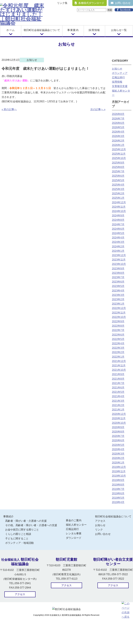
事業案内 (73, 30)
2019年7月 (118, 489)
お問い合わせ (123, 3)
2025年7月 (118, 171)
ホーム (10, 30)
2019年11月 (119, 471)
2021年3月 (118, 400)
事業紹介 (8, 516)
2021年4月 (118, 396)
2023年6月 (118, 281)
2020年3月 (118, 453)
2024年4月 (118, 237)
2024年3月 (118, 242)
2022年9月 (118, 321)
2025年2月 (118, 193)
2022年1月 (118, 356)
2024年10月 (119, 211)
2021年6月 (118, 387)
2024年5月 (118, 233)
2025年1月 (118, 197)
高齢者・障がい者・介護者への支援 (26, 520)
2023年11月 (119, 259)
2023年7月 (118, 277)
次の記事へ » (97, 109)
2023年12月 (119, 255)
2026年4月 (118, 131)
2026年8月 (118, 114)
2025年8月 (118, 167)
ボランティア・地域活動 (19, 543)
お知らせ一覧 (119, 30)
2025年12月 (119, 149)
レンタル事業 (73, 533)
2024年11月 (119, 206)
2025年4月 (118, 184)
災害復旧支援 (119, 86)
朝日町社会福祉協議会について (42, 30)
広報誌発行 (118, 77)
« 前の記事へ (9, 109)
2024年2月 (118, 246)
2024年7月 (118, 224)
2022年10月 (119, 317)
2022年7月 (118, 330)
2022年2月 (118, 352)
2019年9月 (118, 480)
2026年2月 (118, 140)
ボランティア (119, 73)
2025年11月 (119, 153)
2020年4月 (118, 449)
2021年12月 (119, 361)
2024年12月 (119, 202)
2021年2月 (118, 405)
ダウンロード (73, 537)
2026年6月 (118, 123)
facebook (125, 9)
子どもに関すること (17, 538)
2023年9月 (118, 268)
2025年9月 (118, 162)
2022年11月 (119, 312)
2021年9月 (118, 374)
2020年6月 (118, 440)
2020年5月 (118, 445)
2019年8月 (118, 484)
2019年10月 (119, 475)
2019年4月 (118, 502)
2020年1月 (118, 462)
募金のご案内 (73, 520)
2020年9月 (118, 427)
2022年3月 (118, 347)
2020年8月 (118, 431)
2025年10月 (119, 158)
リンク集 (62, 3)
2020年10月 (119, 423)
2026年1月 (118, 145)
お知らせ (117, 68)
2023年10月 (119, 264)
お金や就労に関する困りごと (22, 529)
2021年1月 (118, 409)
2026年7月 (118, 118)
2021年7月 (118, 383)
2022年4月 (118, 343)
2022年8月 (118, 325)
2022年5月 (118, 339)
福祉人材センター (76, 524)
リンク (99, 529)
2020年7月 (118, 436)
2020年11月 (119, 418)
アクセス (100, 520)
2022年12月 (119, 308)
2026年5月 (118, 127)
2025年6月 (118, 175)
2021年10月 (119, 370)
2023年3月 (118, 295)
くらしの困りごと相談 (18, 534)
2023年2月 (118, 299)
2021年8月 (118, 378)
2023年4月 (118, 290)
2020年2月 (118, 458)
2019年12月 (119, 467)
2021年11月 (119, 365)
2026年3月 (118, 136)
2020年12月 (119, 414)
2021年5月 (118, 392)
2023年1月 (118, 303)
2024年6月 (118, 228)
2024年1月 (118, 251)
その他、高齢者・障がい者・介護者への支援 (31, 525)
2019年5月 (118, 497)
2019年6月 (118, 493)
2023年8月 (118, 273)
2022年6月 (118, 334)
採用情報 (94, 30)
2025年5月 (118, 180)
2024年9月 (118, 215)
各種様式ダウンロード (91, 3)
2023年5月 (118, 286)
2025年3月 (118, 189)
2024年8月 (118, 220)
